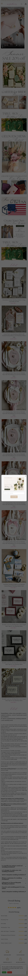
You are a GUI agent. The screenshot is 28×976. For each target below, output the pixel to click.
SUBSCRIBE (14, 496)
